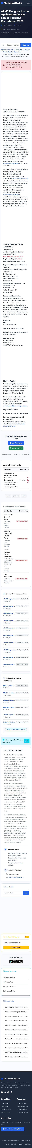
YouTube (26, 454)
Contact (13, 1144)
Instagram (7, 454)
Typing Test (9, 982)
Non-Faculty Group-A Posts (8, 517)
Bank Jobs (4, 1106)
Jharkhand (18, 50)
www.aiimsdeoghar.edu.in (11, 163)
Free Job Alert (22, 1103)
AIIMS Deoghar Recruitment (12, 52)
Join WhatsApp (17, 448)
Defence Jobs (6, 1109)
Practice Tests (22, 1109)
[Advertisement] (16, 90)
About (7, 1144)
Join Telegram (17, 443)
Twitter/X (17, 454)
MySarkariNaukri (7, 50)
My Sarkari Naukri (13, 3)
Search (26, 45)
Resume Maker (10, 991)
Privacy (20, 1144)
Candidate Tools (22, 1106)
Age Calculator (10, 986)
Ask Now (26, 741)
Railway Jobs (5, 1112)
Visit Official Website (15, 877)
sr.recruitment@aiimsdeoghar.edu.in (15, 406)
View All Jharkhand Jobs (15, 729)
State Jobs (4, 1103)
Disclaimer (28, 1144)
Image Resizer (10, 977)
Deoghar (27, 50)
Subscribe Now (16, 947)
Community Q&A (22, 1112)
